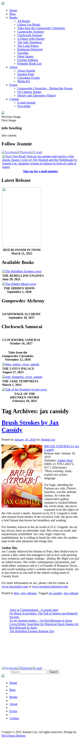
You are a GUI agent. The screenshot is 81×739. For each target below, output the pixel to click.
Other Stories (25, 56)
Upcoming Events (28, 77)
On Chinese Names (29, 92)
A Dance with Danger (31, 38)
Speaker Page (25, 74)
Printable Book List (29, 63)
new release (71, 593)
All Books (23, 21)
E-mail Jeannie (26, 102)
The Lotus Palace (28, 45)
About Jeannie (26, 70)
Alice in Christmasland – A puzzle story (34, 610)
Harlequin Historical (29, 49)
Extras (13, 84)
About (13, 67)
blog (16, 593)
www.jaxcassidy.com (15, 586)
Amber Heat (65, 460)
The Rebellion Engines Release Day (31, 631)
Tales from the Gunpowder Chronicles (41, 28)
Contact (14, 99)
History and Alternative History (36, 95)
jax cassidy (55, 593)
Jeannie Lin (48, 439)
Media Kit (23, 81)
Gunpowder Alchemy (30, 31)
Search (6, 671)
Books (13, 17)
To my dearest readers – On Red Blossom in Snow (40, 620)
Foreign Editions (27, 60)
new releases (29, 593)
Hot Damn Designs (14, 735)
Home (13, 10)
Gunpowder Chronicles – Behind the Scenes (45, 88)
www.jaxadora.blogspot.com (50, 586)
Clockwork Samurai (29, 35)
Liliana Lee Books (28, 24)
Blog (12, 14)
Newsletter (24, 106)
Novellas (22, 53)
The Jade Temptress (29, 42)
